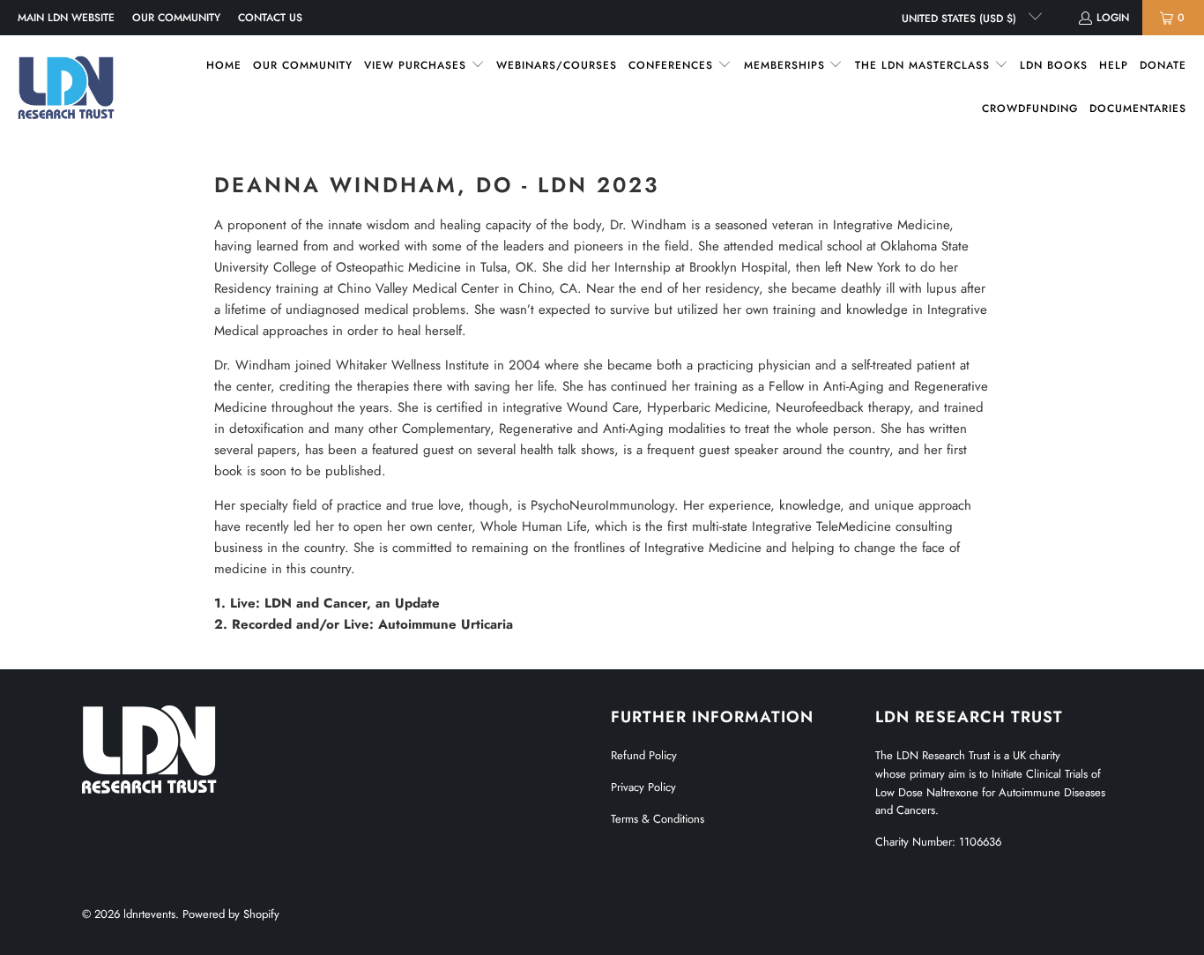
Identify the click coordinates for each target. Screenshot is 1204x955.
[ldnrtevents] (66, 87)
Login (1112, 18)
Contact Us (270, 18)
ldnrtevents (149, 914)
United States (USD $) (961, 18)
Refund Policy (644, 755)
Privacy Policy (643, 787)
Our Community (176, 18)
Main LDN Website (66, 18)
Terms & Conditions (657, 818)
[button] (424, 65)
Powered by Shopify (230, 914)
